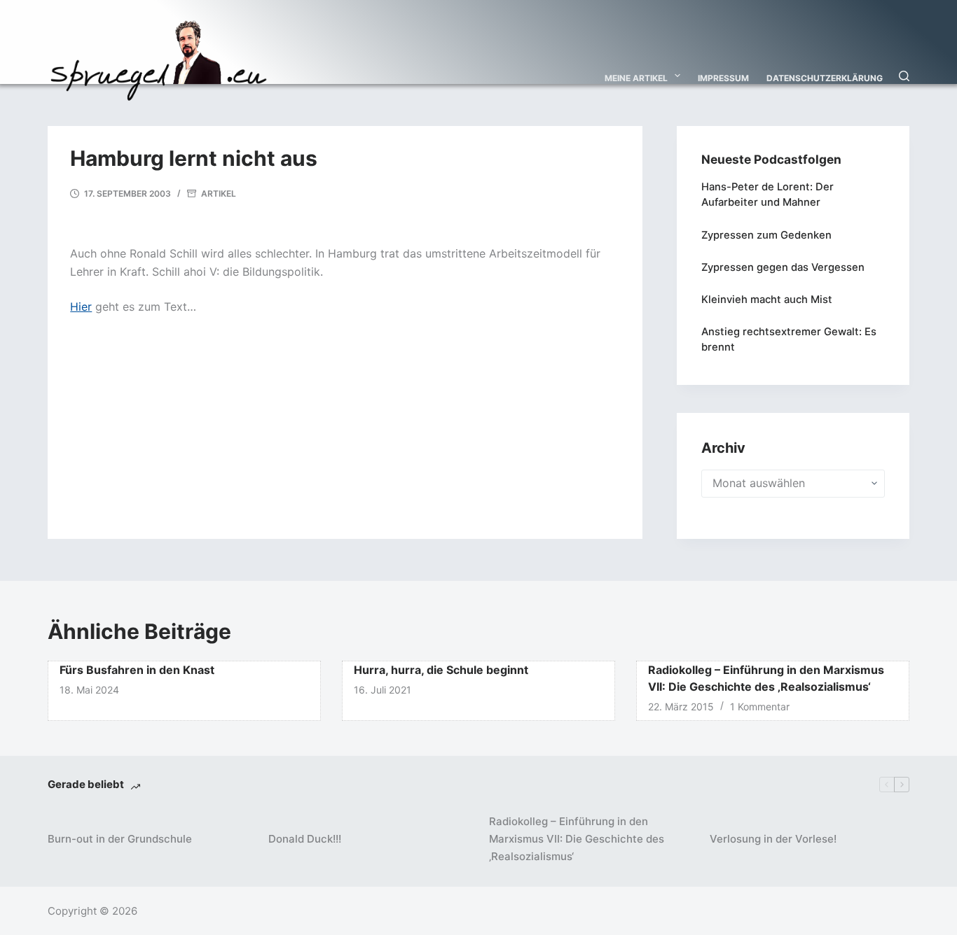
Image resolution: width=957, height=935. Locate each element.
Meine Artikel (636, 78)
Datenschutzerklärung (824, 78)
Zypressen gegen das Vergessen (783, 267)
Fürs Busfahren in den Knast (137, 670)
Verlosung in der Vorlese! (773, 838)
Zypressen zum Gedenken (766, 235)
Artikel (218, 193)
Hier (81, 307)
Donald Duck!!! (304, 838)
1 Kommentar (760, 706)
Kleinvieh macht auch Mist (766, 299)
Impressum (723, 78)
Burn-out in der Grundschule (120, 838)
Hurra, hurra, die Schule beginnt (441, 670)
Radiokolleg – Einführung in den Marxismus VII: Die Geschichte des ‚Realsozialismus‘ (576, 839)
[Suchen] (904, 76)
